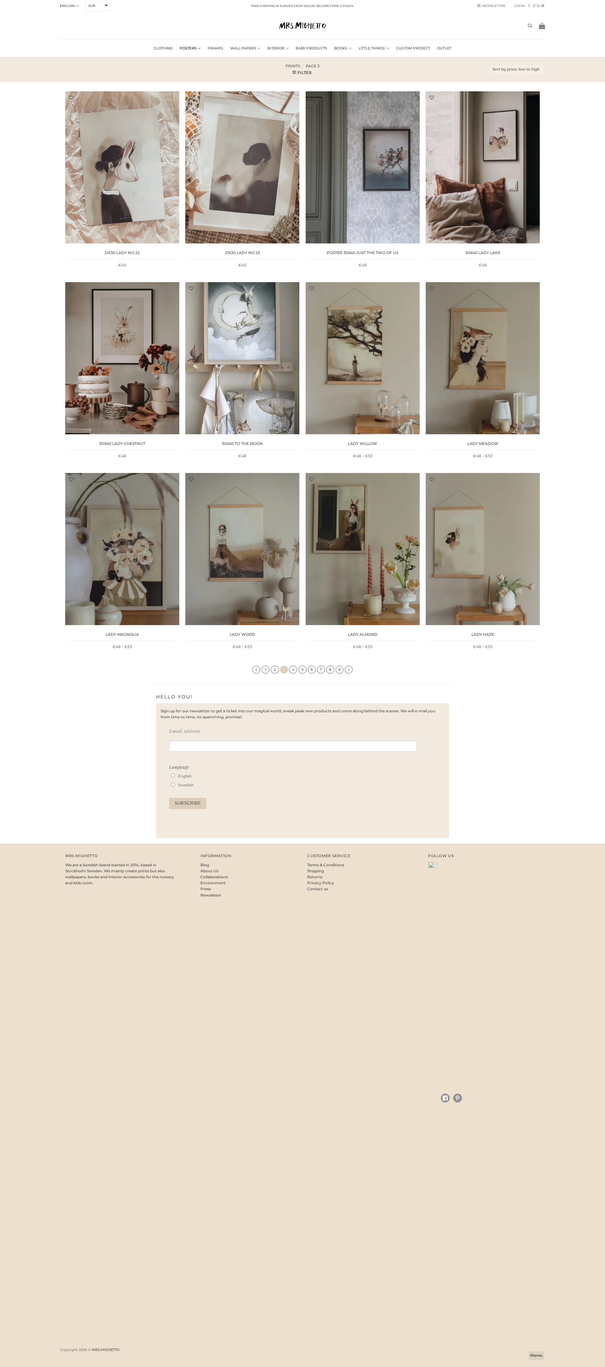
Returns (314, 876)
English (67, 6)
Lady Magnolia (122, 634)
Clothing (163, 48)
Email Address (184, 731)
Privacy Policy (320, 882)
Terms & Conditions (325, 865)
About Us (209, 871)
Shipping (315, 871)
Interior (276, 48)
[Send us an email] (538, 6)
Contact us (317, 888)
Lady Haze (482, 634)
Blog (204, 865)
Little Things (372, 48)
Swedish (186, 785)
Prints (292, 66)
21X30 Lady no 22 (122, 252)
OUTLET (444, 48)
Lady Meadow (482, 443)
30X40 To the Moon (242, 443)
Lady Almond (362, 634)
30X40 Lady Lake (482, 252)
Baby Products (311, 48)
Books (340, 48)
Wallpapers (243, 48)
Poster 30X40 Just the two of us (362, 252)
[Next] (349, 670)
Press (205, 888)
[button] (519, 6)
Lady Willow (362, 443)
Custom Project (413, 48)
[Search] (530, 25)
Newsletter (210, 895)
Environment (213, 882)
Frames (215, 48)
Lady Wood (242, 634)
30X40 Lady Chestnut (122, 443)
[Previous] (256, 670)
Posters (188, 48)
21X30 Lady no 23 (242, 252)
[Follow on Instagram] (534, 6)
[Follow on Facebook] (529, 6)
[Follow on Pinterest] (542, 6)
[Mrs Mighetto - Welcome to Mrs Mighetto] (302, 25)
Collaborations (214, 876)
